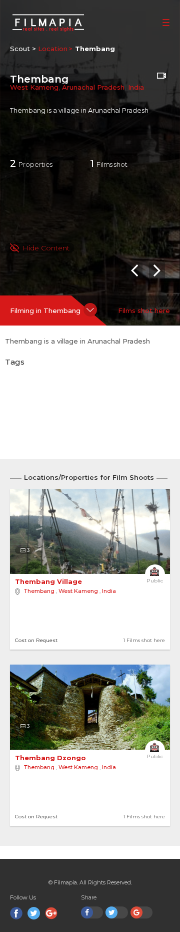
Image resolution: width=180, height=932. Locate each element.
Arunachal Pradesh (93, 87)
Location (53, 49)
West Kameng (34, 87)
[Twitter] (34, 913)
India (136, 87)
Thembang (39, 590)
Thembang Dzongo (51, 757)
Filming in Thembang (45, 310)
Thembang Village (49, 581)
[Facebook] (16, 913)
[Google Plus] (51, 913)
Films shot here (144, 310)
